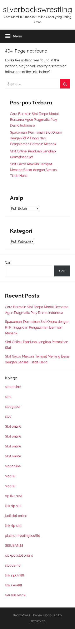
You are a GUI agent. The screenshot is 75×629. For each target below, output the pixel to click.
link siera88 (13, 585)
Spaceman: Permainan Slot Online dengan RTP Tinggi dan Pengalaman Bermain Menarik (36, 138)
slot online (13, 387)
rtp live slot (13, 496)
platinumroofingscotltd (22, 536)
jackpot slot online (19, 555)
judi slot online (16, 516)
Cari (8, 262)
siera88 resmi (15, 595)
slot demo (13, 565)
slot (8, 397)
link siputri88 (14, 575)
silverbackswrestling (37, 9)
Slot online (13, 426)
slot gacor (13, 407)
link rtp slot (13, 506)
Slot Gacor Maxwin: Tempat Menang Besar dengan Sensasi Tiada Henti (33, 170)
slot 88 (10, 476)
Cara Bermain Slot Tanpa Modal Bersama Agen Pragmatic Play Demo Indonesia (34, 119)
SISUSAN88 (14, 546)
